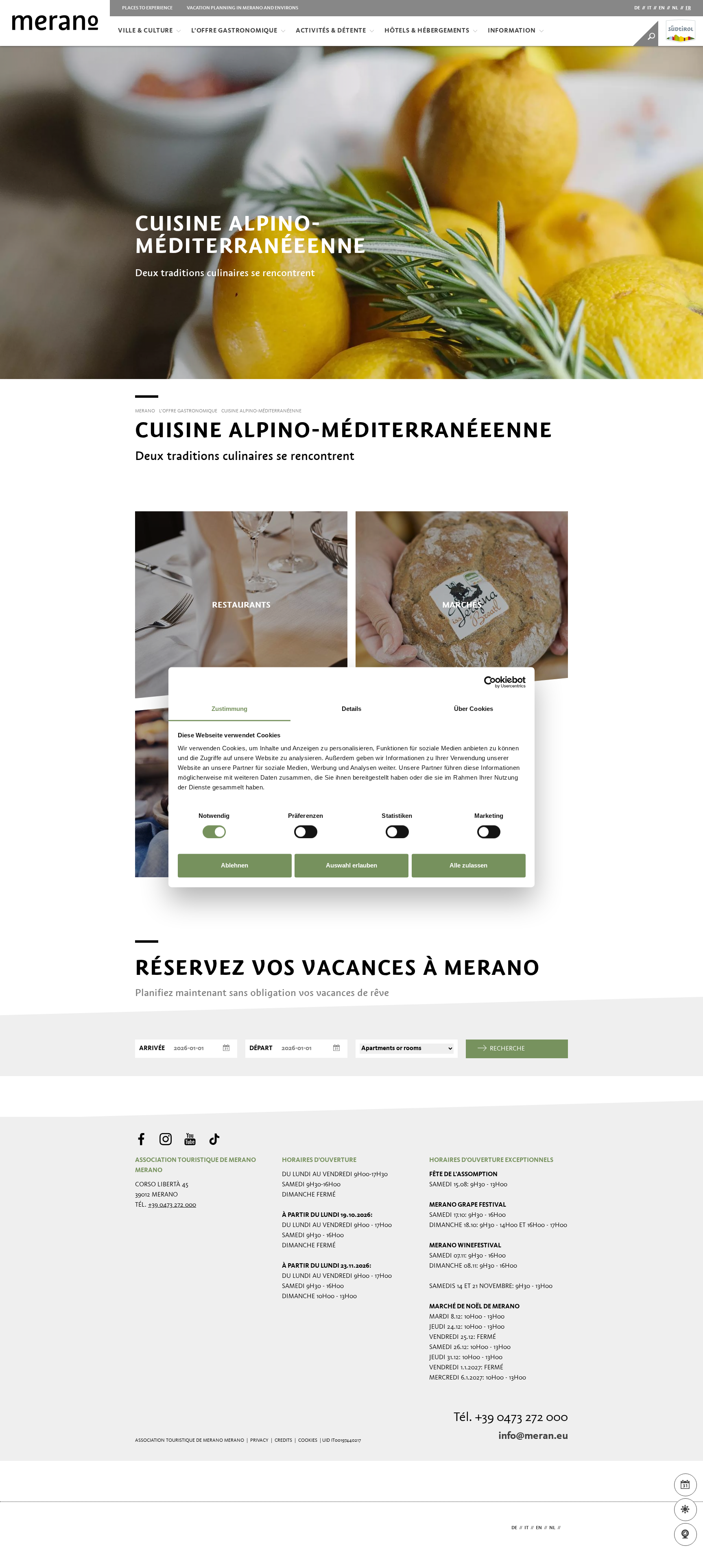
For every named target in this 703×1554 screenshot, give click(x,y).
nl (675, 8)
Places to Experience (147, 8)
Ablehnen (234, 865)
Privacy (259, 1440)
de (637, 8)
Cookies (307, 1440)
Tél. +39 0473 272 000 (511, 1417)
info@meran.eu (533, 1436)
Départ (261, 1048)
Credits (283, 1440)
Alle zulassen (468, 865)
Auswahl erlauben (351, 865)
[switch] (305, 831)
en (662, 8)
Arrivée (152, 1048)
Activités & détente (331, 31)
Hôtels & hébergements (426, 31)
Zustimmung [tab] (230, 708)
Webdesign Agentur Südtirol (145, 1528)
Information (512, 31)
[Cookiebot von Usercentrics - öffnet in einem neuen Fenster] (490, 682)
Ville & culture (145, 31)
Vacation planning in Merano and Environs (242, 8)
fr (688, 8)
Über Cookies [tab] (473, 708)
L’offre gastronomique (234, 31)
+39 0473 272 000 (172, 1205)
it (649, 8)
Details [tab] (352, 708)
